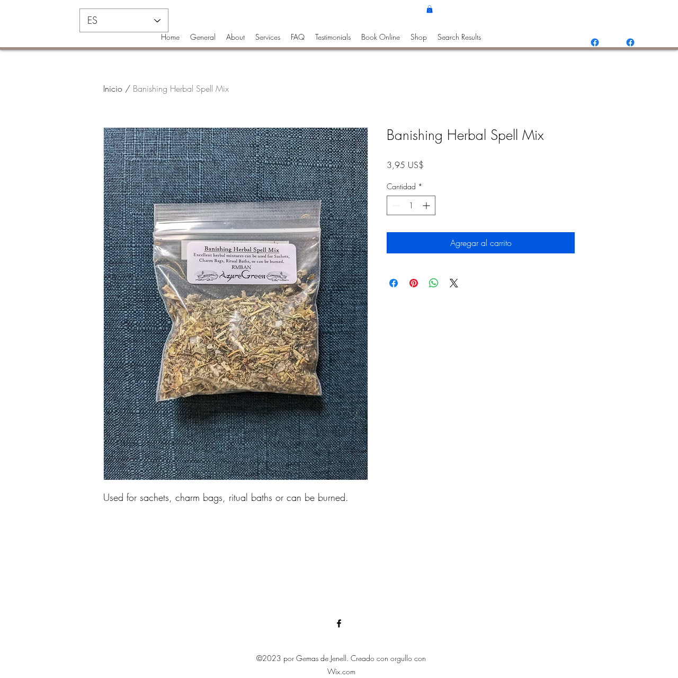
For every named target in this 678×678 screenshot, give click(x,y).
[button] (429, 9)
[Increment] (427, 205)
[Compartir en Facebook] (393, 283)
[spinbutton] (411, 205)
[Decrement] (395, 205)
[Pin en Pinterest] (413, 283)
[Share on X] (454, 283)
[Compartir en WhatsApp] (433, 283)
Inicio (112, 88)
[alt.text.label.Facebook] (595, 42)
